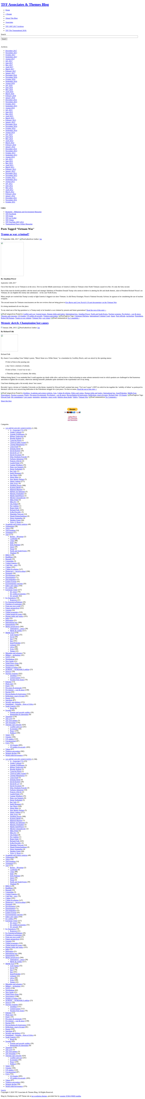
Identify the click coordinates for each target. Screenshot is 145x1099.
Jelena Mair (14, 477)
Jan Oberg (13, 475)
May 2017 (9, 65)
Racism (8, 692)
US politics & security (34, 316)
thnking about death (65, 397)
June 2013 (9, 161)
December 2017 (11, 51)
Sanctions (8, 700)
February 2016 (10, 96)
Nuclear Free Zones (17, 680)
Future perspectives (12, 608)
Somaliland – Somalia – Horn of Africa (19, 704)
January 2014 (10, 147)
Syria (12, 649)
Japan (113, 316)
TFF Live (8, 718)
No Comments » (73, 318)
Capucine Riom (15, 440)
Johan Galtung (15, 481)
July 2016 (8, 85)
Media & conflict (16, 631)
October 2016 (10, 79)
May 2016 (9, 90)
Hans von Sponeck (17, 467)
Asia (54, 393)
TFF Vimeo (9, 220)
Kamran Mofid (15, 487)
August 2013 (10, 157)
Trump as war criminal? (15, 234)
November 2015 (11, 102)
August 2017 (10, 59)
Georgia (8, 610)
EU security (14, 596)
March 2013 (9, 167)
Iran (11, 639)
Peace (12, 731)
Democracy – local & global (15, 571)
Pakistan (8, 682)
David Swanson (15, 455)
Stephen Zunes (15, 520)
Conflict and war (29, 314)
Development (10, 575)
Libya (12, 647)
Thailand (13, 553)
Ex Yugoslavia (10, 598)
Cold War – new (11, 565)
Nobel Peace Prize (12, 663)
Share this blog (6, 401)
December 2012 (11, 173)
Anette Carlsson (15, 432)
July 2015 (8, 110)
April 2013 (9, 165)
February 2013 (10, 169)
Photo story (9, 684)
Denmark (8, 573)
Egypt (12, 637)
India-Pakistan (15, 545)
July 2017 (8, 61)
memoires (36, 397)
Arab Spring (14, 635)
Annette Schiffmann (17, 434)
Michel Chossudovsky (18, 498)
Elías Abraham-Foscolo (18, 457)
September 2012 (11, 179)
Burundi (8, 559)
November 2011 (11, 200)
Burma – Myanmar (17, 537)
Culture (8, 567)
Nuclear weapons (114, 314)
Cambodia (13, 539)
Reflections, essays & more (98, 395)
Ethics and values (77, 393)
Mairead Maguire (16, 489)
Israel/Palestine (121, 393)
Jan (40, 239)
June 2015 (9, 112)
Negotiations (9, 659)
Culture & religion (63, 393)
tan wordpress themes (39, 1096)
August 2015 (10, 108)
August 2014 (10, 132)
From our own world (12, 606)
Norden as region (11, 667)
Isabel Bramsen (15, 473)
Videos (7, 749)
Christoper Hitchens (82, 316)
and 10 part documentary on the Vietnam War (90, 302)
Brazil (12, 708)
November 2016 (11, 77)
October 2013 (10, 153)
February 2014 (10, 145)
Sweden (8, 710)
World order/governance (14, 755)
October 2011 (10, 202)
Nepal (12, 549)
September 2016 (11, 81)
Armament (9, 532)
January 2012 (10, 196)
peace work (52, 397)
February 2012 (10, 194)
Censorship (9, 561)
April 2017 (9, 67)
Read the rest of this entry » (96, 310)
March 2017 (9, 69)
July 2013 (8, 159)
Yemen (12, 651)
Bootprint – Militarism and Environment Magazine (23, 212)
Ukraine (8, 737)
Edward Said (5, 397)
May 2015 (9, 114)
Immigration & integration (19, 714)
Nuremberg (139, 316)
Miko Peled (14, 500)
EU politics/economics (18, 594)
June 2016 (9, 87)
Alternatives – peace (17, 629)
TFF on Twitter (10, 218)
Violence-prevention (50, 316)
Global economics (11, 612)
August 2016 (10, 83)
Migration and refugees (13, 653)
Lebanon (13, 645)
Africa (7, 528)
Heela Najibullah (16, 469)
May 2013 (9, 163)
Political (13, 733)
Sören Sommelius (16, 518)
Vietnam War (36, 318)
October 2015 (10, 104)
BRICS (8, 555)
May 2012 (9, 188)
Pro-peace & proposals (38, 395)
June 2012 (9, 186)
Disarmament (10, 577)
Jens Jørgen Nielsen (17, 479)
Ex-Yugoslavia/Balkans (13, 602)
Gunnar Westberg (16, 465)
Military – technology (13, 655)
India (12, 543)
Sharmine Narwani (16, 514)
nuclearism (130, 316)
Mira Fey (13, 502)
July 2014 (8, 135)
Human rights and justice (56, 314)
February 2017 (10, 71)
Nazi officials (120, 316)
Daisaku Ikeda (15, 449)
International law (72, 314)
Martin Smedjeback (17, 496)
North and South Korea (99, 314)
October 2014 (10, 128)
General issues (41, 314)
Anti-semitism (10, 530)
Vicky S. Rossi (15, 522)
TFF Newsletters (11, 721)
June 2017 (9, 63)
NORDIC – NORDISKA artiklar (17, 669)
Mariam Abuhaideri (17, 494)
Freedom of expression (13, 604)
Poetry (26, 395)
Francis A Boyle (16, 461)
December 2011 (11, 198)
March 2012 (9, 192)
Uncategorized (10, 741)
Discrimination (10, 579)
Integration (9, 620)
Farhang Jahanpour (17, 459)
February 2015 (10, 120)
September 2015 (11, 106)
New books (9, 661)
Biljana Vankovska (16, 436)
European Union (11, 590)
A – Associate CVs (17, 430)
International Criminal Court (100, 316)
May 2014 (9, 139)
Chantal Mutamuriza (17, 445)
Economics (14, 729)
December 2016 (11, 75)
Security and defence (12, 702)
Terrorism (8, 716)
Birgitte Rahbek (15, 438)
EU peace (13, 592)
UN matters (9, 739)
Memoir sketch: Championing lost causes (25, 322)
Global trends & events (13, 614)
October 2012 (10, 177)
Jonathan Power (84, 314)
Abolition (26, 393)
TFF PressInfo (10, 723)
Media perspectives (12, 626)
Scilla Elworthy (15, 512)
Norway (8, 671)
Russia (7, 698)
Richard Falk (113, 395)
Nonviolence (5, 395)
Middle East (132, 393)
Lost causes (28, 397)
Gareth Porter (15, 463)
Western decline (11, 753)
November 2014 (11, 126)
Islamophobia (10, 624)
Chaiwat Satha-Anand (18, 442)
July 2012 (8, 184)
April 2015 (9, 116)
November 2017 (11, 53)
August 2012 (10, 182)
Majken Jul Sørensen (17, 492)
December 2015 (11, 100)
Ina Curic (13, 471)
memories (44, 397)
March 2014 (9, 143)
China (12, 541)
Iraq (11, 641)
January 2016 (10, 98)
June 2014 (9, 137)
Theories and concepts (9, 316)
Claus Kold (14, 447)
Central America (11, 563)
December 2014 (11, 124)
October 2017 (10, 55)
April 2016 (9, 92)
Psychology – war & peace (15, 690)
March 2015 (9, 118)
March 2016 (9, 94)
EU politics (9, 588)
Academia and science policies (41, 393)
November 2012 (11, 175)
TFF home (9, 216)
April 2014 (9, 141)
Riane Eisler (14, 508)
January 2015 (10, 122)
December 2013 (11, 149)
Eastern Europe (10, 581)
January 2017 (10, 73)
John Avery (14, 483)
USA (7, 743)
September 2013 (11, 155)
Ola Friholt (14, 504)
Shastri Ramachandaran (18, 516)
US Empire (22, 316)
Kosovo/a (13, 600)
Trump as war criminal (23, 318)
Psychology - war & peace (131, 314)
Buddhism (9, 557)
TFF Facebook (10, 214)
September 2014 (11, 130)
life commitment (17, 397)
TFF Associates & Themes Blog (25, 4)
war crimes (46, 318)
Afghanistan (9, 526)
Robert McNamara (7, 318)
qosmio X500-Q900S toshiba (70, 1096)
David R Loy (14, 453)
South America (10, 706)
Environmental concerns (14, 584)
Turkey (8, 735)
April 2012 (9, 190)
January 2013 (10, 171)
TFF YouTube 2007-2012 (14, 222)
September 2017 (11, 57)
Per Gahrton (14, 506)
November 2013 (11, 151)
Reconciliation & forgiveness (77, 395)
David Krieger (15, 451)
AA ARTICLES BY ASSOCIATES (18, 428)
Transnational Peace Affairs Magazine (19, 224)
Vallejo (75, 397)
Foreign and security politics (20, 712)
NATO (7, 657)
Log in (3, 1090)
